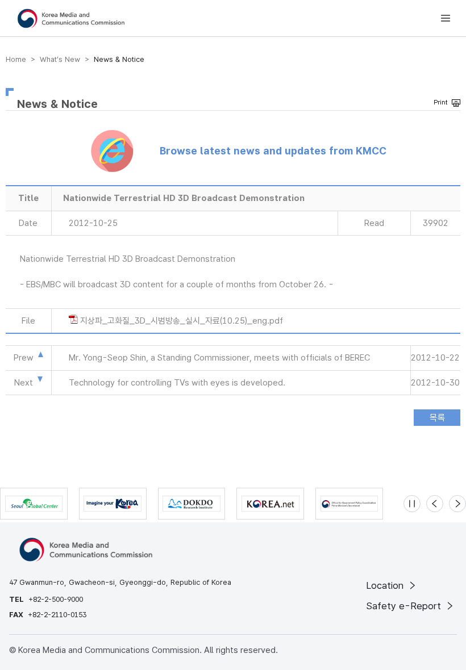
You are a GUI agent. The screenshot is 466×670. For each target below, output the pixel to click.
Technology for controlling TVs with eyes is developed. (177, 383)
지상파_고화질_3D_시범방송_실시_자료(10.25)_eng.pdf (181, 321)
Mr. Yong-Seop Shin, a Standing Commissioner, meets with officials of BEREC (219, 358)
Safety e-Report (405, 606)
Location (386, 585)
